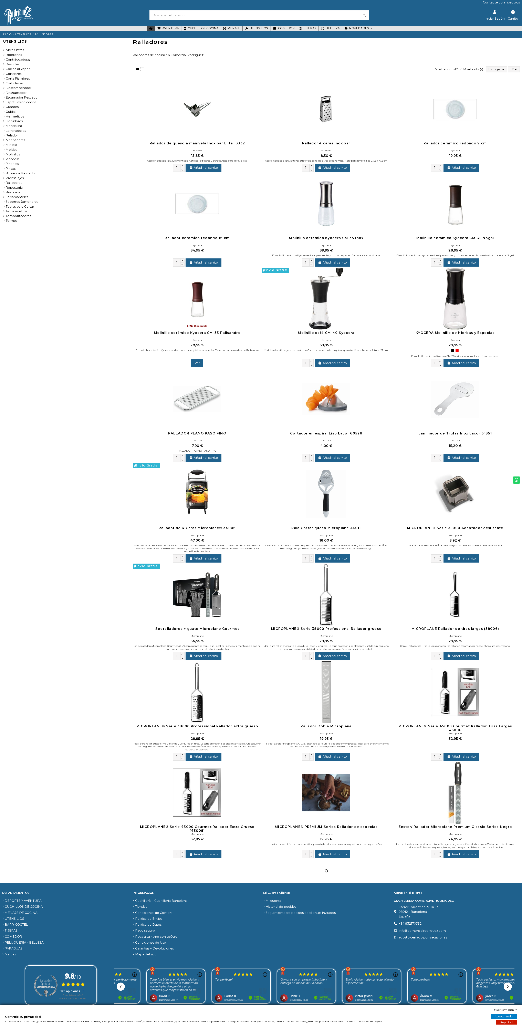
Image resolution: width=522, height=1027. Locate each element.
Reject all (506, 1022)
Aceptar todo (504, 1016)
